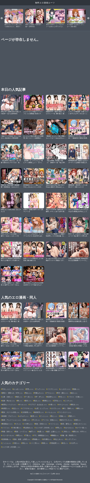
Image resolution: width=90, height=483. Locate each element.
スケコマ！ (47, 474)
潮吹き (75, 404)
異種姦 (36, 439)
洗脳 (63, 416)
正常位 (58, 401)
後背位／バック (9, 404)
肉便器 (6, 408)
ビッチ (68, 401)
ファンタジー (64, 412)
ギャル (23, 404)
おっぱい (18, 389)
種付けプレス (66, 420)
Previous (2, 18)
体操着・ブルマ (9, 416)
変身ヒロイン (80, 424)
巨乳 (29, 389)
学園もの (39, 393)
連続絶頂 (39, 412)
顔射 (78, 420)
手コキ (36, 420)
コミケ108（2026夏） (11, 447)
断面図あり (7, 424)
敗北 (65, 443)
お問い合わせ (56, 474)
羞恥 (80, 408)
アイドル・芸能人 (50, 420)
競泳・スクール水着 (10, 412)
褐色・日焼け (41, 424)
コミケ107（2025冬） (44, 428)
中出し (6, 389)
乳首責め (28, 428)
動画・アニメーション (11, 420)
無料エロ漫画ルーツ (45, 3)
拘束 (19, 397)
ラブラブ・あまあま (38, 404)
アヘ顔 (29, 397)
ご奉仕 (66, 431)
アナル (50, 393)
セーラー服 (81, 428)
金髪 (26, 420)
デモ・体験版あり (41, 435)
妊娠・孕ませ (8, 401)
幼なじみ (58, 439)
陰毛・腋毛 (66, 424)
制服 (76, 389)
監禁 (34, 416)
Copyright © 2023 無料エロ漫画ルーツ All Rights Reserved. (45, 480)
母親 (45, 443)
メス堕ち (27, 424)
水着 (52, 404)
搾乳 (59, 428)
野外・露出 (62, 393)
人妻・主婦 (7, 397)
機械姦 (55, 435)
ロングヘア (71, 439)
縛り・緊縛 (68, 408)
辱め (28, 393)
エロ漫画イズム (38, 474)
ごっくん (6, 443)
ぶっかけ (65, 389)
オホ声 (74, 443)
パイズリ (52, 389)
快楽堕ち (51, 397)
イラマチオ (27, 408)
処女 (74, 393)
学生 (62, 397)
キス (18, 424)
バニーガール (8, 435)
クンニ (44, 416)
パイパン (54, 424)
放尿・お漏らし (53, 431)
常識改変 (54, 443)
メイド (5, 428)
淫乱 (25, 443)
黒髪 (72, 416)
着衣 (28, 401)
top (31, 474)
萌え (54, 416)
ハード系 (34, 443)
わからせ (69, 428)
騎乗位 (47, 401)
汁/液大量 (16, 428)
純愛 (41, 431)
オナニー (63, 404)
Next (88, 18)
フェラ (40, 389)
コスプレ (55, 408)
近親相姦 (6, 439)
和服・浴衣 (7, 431)
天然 (16, 443)
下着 (28, 435)
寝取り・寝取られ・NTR (12, 393)
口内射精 (27, 412)
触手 (33, 431)
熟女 (37, 401)
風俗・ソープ (21, 431)
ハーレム (51, 412)
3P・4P (39, 397)
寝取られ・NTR (79, 431)
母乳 (19, 435)
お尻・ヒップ (41, 408)
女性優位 (47, 439)
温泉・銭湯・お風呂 (22, 439)
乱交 (16, 408)
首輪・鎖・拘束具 (68, 435)
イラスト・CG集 (75, 397)
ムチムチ (23, 416)
